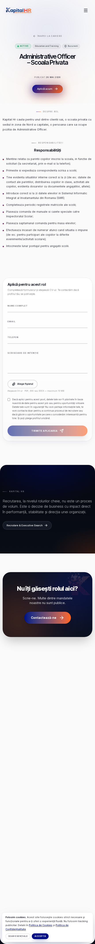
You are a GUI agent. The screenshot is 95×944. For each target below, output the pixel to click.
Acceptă (40, 936)
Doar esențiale (18, 936)
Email (11, 321)
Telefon (13, 337)
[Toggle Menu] (85, 10)
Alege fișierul (25, 384)
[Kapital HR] (19, 10)
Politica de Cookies (40, 925)
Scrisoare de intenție (23, 353)
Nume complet (18, 306)
